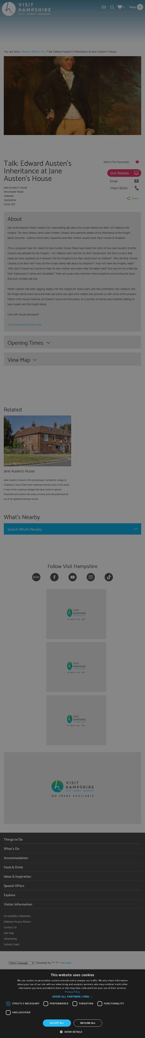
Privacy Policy (72, 991)
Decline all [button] (88, 1023)
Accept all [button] (57, 1023)
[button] (72, 996)
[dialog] (72, 1003)
